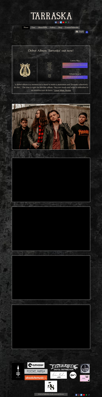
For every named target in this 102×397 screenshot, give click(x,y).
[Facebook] (56, 22)
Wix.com (61, 394)
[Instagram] (58, 22)
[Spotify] (66, 22)
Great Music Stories (62, 90)
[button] (86, 31)
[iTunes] (68, 22)
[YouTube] (63, 22)
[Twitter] (61, 22)
